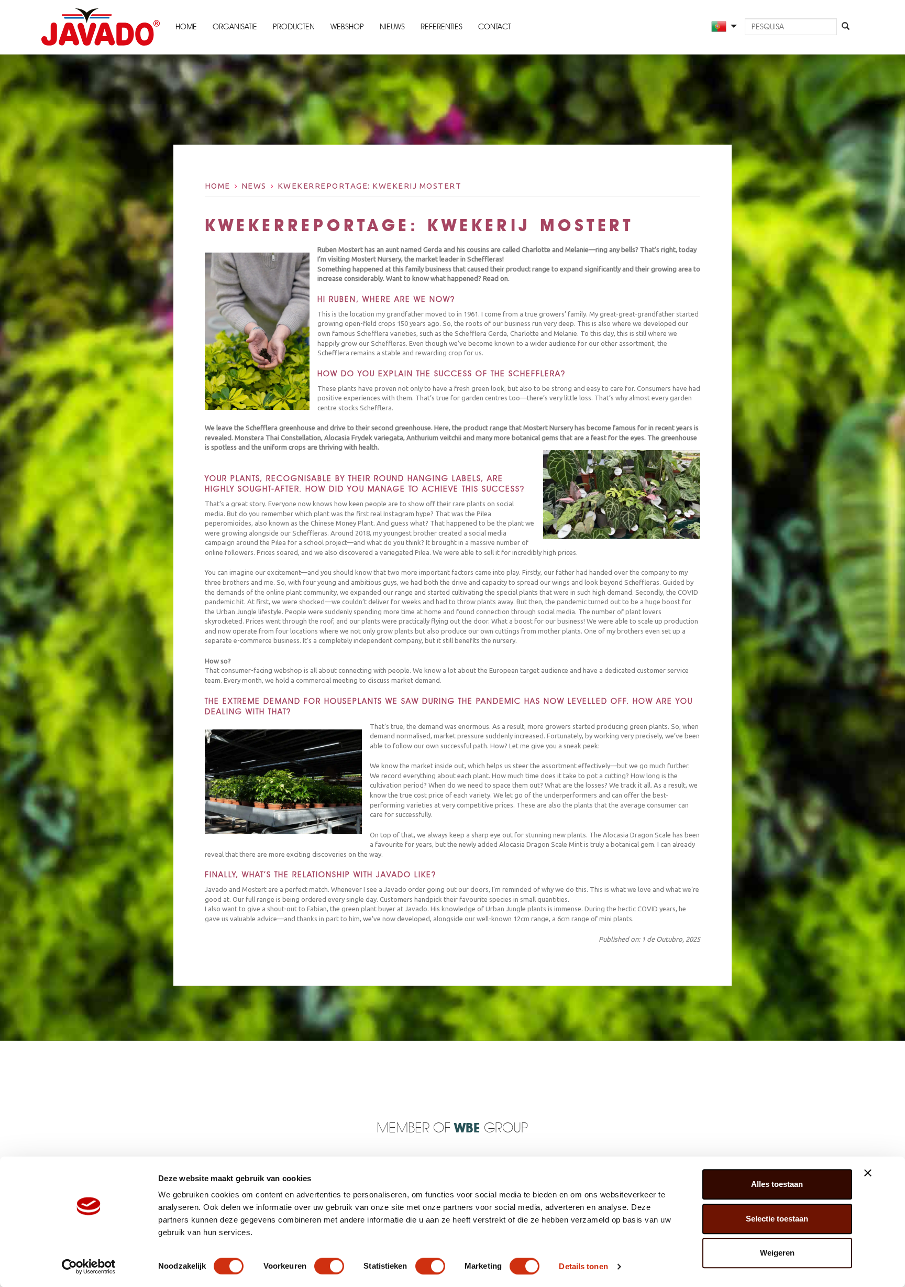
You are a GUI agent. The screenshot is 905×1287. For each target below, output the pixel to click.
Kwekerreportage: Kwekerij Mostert (370, 185)
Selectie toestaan (777, 1218)
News (254, 185)
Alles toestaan (777, 1184)
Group (491, 1128)
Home (186, 27)
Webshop (347, 27)
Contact (494, 27)
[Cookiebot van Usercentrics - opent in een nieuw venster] (89, 1266)
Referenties (441, 27)
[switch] (329, 1266)
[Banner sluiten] (867, 1172)
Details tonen (583, 1266)
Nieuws (392, 27)
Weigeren (777, 1252)
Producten (294, 27)
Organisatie (235, 27)
